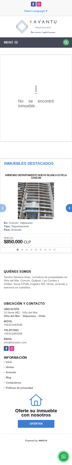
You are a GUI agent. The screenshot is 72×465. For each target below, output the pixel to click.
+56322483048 (13, 324)
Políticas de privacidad (19, 387)
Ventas (10, 367)
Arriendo (11, 372)
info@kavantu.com (15, 342)
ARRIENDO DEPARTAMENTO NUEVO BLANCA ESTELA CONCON (36, 176)
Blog (8, 377)
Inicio (9, 361)
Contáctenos (13, 382)
